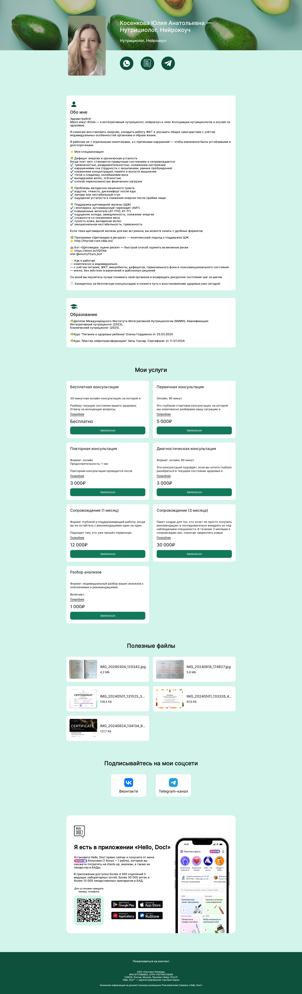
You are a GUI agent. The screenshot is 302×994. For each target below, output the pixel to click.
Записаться (107, 430)
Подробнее (77, 414)
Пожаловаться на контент (151, 961)
